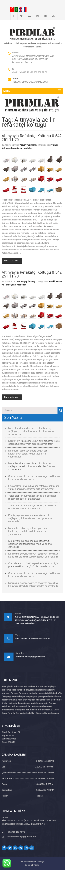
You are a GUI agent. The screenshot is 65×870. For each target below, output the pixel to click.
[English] (21, 9)
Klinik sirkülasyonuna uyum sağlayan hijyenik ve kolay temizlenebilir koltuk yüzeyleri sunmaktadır (33, 555)
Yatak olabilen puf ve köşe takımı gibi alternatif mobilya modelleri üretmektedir (32, 497)
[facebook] (12, 16)
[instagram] (44, 16)
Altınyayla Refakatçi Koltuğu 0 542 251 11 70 (32, 138)
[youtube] (52, 16)
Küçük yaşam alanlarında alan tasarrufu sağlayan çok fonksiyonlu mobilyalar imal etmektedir (30, 518)
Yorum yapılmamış (29, 145)
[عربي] (16, 9)
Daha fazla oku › (11, 260)
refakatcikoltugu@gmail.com (30, 82)
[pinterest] (36, 16)
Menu (6, 90)
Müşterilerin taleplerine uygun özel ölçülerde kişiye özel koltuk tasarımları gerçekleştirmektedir (34, 442)
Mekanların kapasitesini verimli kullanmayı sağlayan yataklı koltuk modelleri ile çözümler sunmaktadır (31, 431)
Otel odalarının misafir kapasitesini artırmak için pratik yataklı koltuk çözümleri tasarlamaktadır (33, 565)
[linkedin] (28, 16)
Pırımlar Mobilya (36, 861)
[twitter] (20, 16)
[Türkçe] (12, 9)
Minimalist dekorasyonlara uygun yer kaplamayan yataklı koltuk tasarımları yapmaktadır (27, 453)
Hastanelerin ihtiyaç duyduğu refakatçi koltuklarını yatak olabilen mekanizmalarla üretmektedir (34, 487)
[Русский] (24, 9)
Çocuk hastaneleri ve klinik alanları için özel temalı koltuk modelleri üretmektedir (34, 478)
